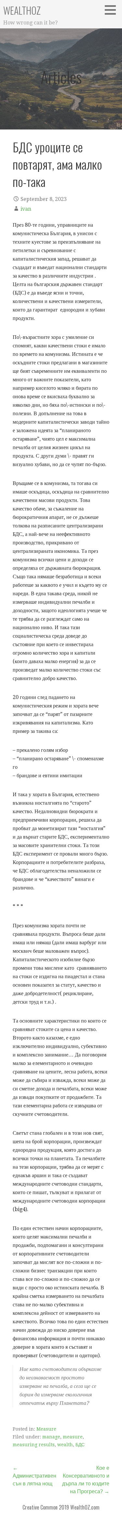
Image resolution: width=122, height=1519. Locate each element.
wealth (65, 1444)
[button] (112, 9)
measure (73, 1436)
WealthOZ (22, 10)
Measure (46, 1429)
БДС (80, 1444)
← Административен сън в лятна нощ (34, 1476)
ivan (25, 209)
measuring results (34, 1444)
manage (51, 1436)
